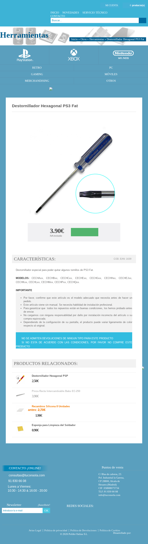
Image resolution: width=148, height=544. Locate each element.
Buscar (142, 20)
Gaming (37, 74)
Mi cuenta (111, 5)
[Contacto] (62, 5)
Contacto (57, 16)
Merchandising (37, 80)
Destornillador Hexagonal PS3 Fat (125, 39)
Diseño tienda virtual (139, 532)
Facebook (130, 13)
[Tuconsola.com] (24, 13)
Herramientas (96, 39)
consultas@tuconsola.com (27, 475)
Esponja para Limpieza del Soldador (54, 425)
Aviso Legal (35, 530)
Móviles (111, 74)
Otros (84, 39)
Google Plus (139, 13)
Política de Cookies (110, 530)
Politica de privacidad (55, 530)
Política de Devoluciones (83, 530)
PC (111, 67)
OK (46, 510)
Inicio (54, 12)
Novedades (70, 12)
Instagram (144, 13)
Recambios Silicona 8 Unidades (51, 406)
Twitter (134, 13)
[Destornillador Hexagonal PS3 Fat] (74, 171)
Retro (37, 67)
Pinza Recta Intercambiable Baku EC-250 (56, 391)
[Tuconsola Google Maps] (81, 478)
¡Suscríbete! (44, 504)
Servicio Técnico (94, 12)
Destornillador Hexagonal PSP (50, 376)
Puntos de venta (112, 467)
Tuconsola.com (18, 531)
